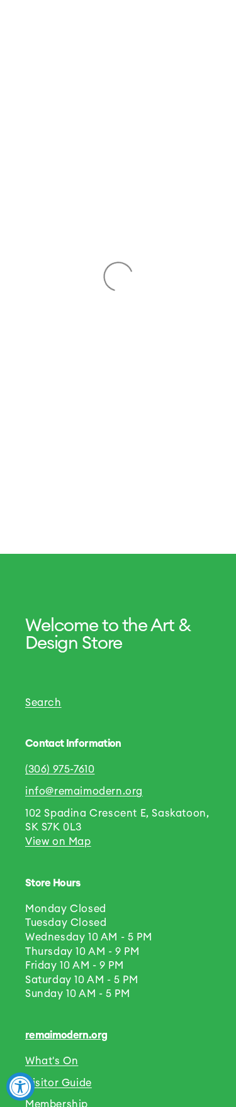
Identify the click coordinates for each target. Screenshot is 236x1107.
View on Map (58, 842)
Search (43, 703)
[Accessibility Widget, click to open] (20, 1086)
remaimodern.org (66, 1035)
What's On (51, 1061)
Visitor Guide (58, 1083)
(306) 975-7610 (59, 769)
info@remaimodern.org (84, 791)
